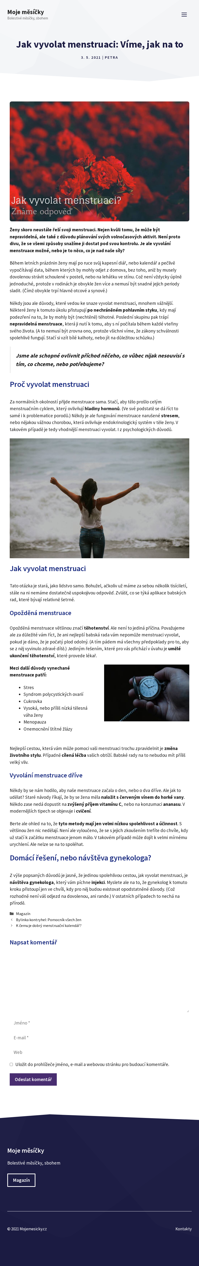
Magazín (23, 913)
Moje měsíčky (25, 12)
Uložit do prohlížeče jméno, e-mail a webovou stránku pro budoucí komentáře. (92, 1064)
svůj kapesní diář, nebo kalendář (125, 263)
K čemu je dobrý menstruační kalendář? (49, 925)
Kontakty (183, 1229)
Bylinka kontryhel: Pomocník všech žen (48, 919)
